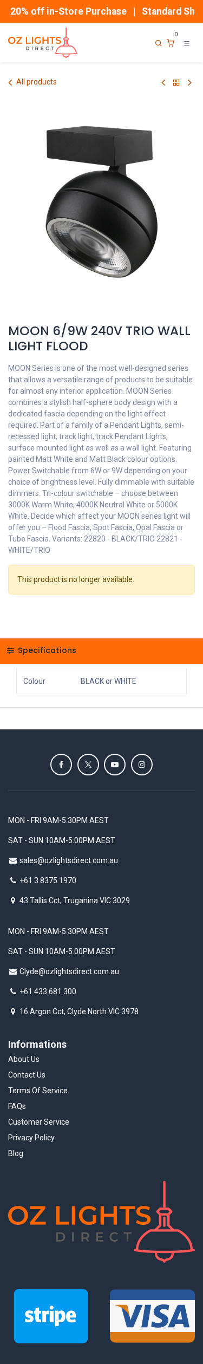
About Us (24, 1059)
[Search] (158, 43)
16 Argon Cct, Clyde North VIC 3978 (79, 1011)
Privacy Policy (31, 1137)
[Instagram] (142, 764)
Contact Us (26, 1075)
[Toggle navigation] (187, 43)
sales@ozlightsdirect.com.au (68, 860)
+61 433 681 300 (47, 991)
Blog (15, 1153)
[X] (88, 764)
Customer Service (38, 1122)
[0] (170, 43)
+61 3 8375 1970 (47, 880)
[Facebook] (61, 764)
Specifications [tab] (46, 650)
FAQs (17, 1106)
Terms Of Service (38, 1090)
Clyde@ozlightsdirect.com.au (69, 971)
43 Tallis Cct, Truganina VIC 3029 (74, 900)
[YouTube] (115, 764)
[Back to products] (176, 82)
